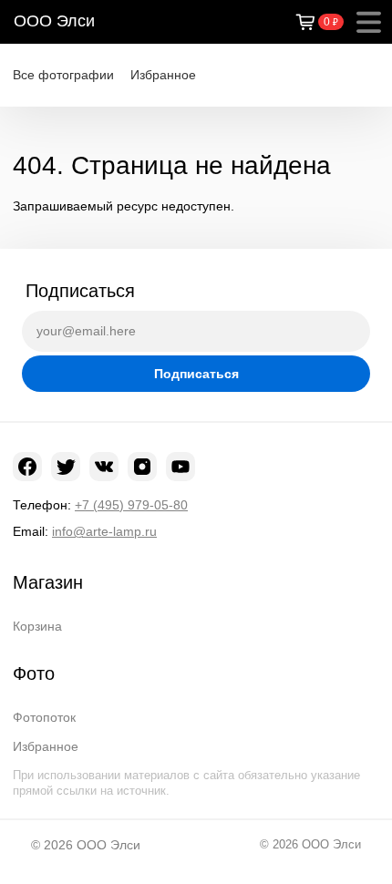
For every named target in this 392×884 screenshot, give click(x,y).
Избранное (163, 74)
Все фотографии (63, 74)
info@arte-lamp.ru (104, 531)
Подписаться (196, 373)
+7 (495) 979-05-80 (131, 505)
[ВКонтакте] (104, 466)
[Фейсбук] (27, 466)
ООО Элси (54, 21)
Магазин (48, 582)
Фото (34, 673)
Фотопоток (44, 717)
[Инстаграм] (142, 466)
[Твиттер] (65, 466)
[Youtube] (180, 466)
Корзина (37, 626)
